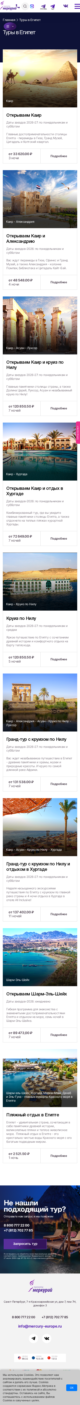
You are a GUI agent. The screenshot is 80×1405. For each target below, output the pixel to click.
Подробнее (58, 156)
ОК (71, 1387)
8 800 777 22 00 (16, 1225)
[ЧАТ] (50, 6)
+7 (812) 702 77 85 (18, 1230)
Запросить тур (25, 1244)
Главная (9, 20)
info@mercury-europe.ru (40, 1326)
